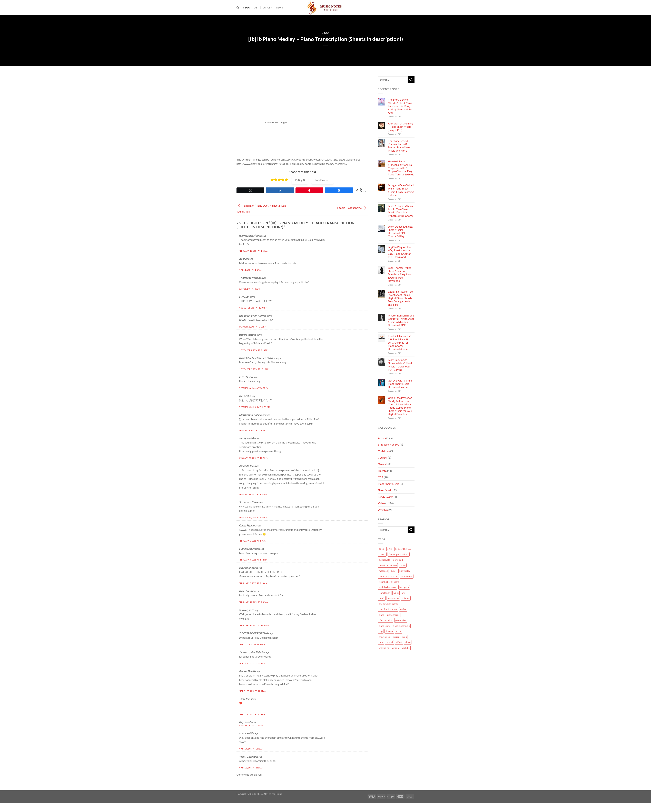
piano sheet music (401, 626)
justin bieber (406, 576)
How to (382, 470)
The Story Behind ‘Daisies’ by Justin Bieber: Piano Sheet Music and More (399, 145)
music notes (393, 598)
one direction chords (388, 604)
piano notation (385, 620)
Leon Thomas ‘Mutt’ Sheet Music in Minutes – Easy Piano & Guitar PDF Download (400, 274)
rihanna (389, 631)
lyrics (396, 592)
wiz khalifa (384, 648)
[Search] (237, 7)
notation (406, 598)
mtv (403, 592)
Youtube (406, 648)
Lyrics (266, 7)
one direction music (388, 609)
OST (256, 7)
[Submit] (411, 79)
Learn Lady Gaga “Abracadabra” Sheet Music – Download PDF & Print (400, 364)
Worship (383, 509)
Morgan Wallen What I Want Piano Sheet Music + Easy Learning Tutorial (401, 190)
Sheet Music (385, 490)
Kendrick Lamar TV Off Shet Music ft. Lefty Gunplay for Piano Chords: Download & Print (399, 342)
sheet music (384, 637)
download (398, 559)
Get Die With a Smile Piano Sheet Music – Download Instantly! (400, 383)
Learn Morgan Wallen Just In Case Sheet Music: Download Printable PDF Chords (400, 210)
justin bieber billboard (389, 581)
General (382, 464)
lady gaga (404, 587)
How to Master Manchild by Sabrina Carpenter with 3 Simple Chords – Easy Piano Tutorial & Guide (401, 168)
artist (389, 548)
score (398, 631)
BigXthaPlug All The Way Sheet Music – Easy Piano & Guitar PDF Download (399, 251)
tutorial (389, 642)
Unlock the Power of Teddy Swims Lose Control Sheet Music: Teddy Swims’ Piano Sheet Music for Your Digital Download (400, 406)
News (279, 7)
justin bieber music (387, 587)
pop (380, 631)
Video (246, 7)
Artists (382, 438)
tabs (381, 642)
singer (396, 637)
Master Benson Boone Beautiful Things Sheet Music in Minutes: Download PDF (401, 320)
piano (381, 615)
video (407, 642)
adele (381, 548)
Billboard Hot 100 (388, 444)
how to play (404, 570)
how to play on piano (388, 576)
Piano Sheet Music (388, 483)
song (404, 637)
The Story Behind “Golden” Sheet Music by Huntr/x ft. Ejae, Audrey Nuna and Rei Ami (400, 106)
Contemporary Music (399, 554)
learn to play (384, 592)
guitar (393, 570)
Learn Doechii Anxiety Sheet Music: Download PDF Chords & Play (400, 231)
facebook (383, 570)
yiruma (395, 648)
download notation (388, 565)
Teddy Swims (385, 496)
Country (382, 457)
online (403, 609)
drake (403, 565)
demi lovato (384, 559)
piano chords (393, 615)
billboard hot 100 (403, 548)
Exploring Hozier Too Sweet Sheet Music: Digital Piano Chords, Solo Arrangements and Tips (400, 298)
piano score (384, 626)
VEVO (399, 642)
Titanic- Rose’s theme (349, 207)
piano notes (400, 620)
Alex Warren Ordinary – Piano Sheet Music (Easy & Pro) (400, 126)
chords (382, 554)
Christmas (384, 451)
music (381, 598)
